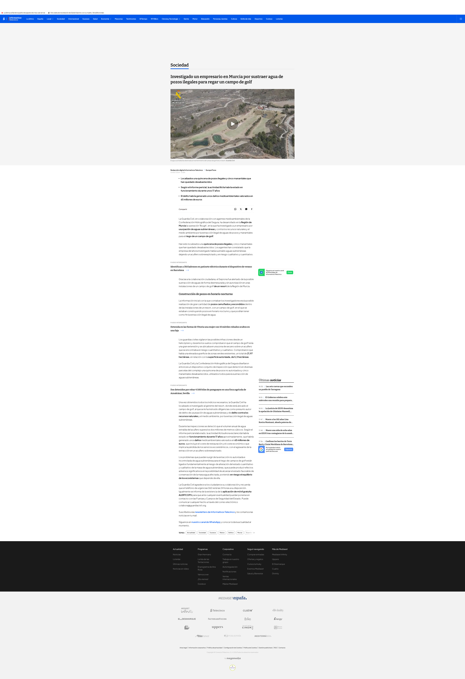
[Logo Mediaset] (232, 599)
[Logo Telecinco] (217, 610)
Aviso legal (183, 648)
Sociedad (179, 65)
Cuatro (275, 568)
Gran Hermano (204, 554)
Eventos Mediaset (255, 568)
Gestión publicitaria (265, 648)
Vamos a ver (203, 574)
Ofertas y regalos (255, 559)
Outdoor (202, 584)
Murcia (239, 532)
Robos (222, 532)
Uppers (275, 559)
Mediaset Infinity (279, 554)
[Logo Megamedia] (234, 658)
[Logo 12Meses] (278, 627)
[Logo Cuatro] (248, 610)
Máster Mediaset (230, 584)
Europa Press (211, 170)
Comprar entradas (255, 554)
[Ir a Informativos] (15, 19)
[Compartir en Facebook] (252, 209)
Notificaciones (229, 571)
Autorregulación (230, 567)
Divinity (275, 573)
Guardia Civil (250, 532)
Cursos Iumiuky (254, 564)
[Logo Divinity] (278, 610)
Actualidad (191, 532)
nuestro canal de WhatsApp (206, 522)
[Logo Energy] (278, 619)
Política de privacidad (214, 648)
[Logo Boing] (247, 619)
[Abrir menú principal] (461, 19)
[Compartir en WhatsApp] (235, 209)
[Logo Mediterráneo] (262, 636)
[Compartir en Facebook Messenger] (246, 209)
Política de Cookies (250, 648)
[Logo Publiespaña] (232, 636)
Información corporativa (197, 648)
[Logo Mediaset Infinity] (187, 610)
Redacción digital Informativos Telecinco (186, 170)
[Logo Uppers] (217, 627)
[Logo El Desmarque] (187, 619)
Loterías (176, 559)
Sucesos (213, 532)
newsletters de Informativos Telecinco (215, 512)
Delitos (231, 532)
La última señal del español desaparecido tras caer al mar (24, 13)
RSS (275, 648)
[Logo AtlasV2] (202, 636)
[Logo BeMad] (187, 627)
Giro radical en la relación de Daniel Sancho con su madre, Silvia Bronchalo (77, 13)
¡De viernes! (203, 579)
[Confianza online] (233, 670)
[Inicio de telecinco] (4, 19)
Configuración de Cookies (233, 648)
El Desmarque (278, 564)
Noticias (177, 554)
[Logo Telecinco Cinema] (247, 627)
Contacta (227, 554)
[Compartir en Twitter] (241, 209)
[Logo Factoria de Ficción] (217, 619)
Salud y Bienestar (255, 573)
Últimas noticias (180, 564)
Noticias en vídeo (181, 568)
